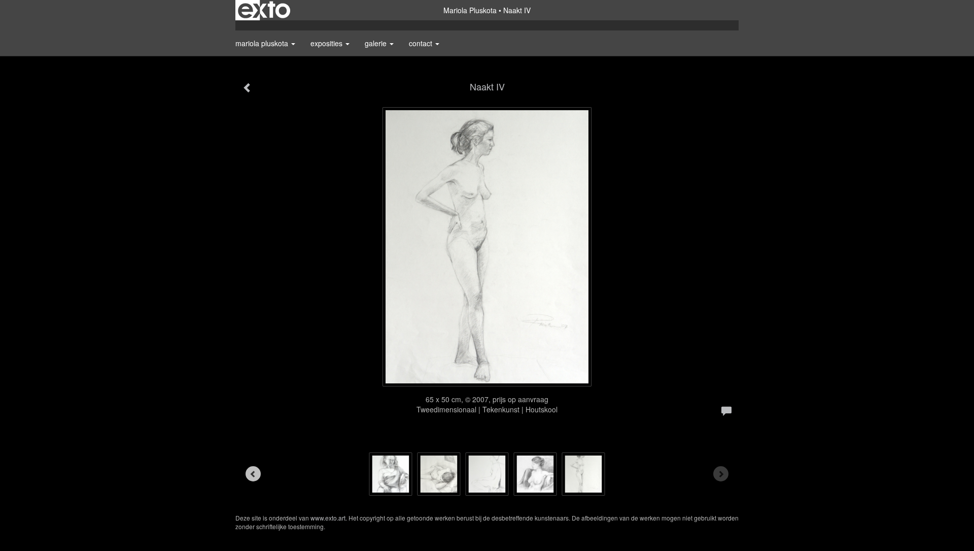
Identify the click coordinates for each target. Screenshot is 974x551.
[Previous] (253, 473)
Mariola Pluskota (470, 10)
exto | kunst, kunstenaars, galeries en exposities (264, 10)
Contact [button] (421, 43)
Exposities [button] (327, 43)
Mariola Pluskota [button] (262, 43)
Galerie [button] (377, 43)
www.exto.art (327, 517)
